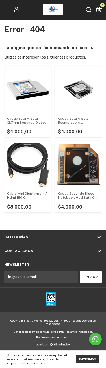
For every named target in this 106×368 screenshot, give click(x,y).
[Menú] (8, 10)
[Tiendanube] (53, 345)
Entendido (87, 359)
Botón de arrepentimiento (53, 337)
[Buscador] (89, 10)
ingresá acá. (85, 331)
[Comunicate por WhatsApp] (95, 339)
